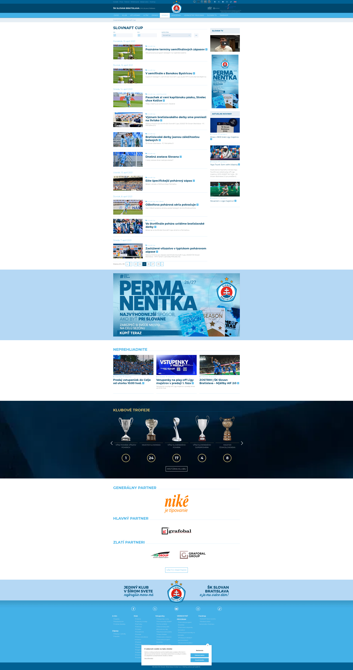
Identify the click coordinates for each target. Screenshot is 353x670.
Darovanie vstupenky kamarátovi (185, 629)
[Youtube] (223, 2)
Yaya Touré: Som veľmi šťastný (224, 165)
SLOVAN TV (212, 15)
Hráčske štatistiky (119, 624)
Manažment (140, 632)
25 (144, 264)
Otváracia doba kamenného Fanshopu (206, 623)
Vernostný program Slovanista (163, 641)
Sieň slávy (139, 624)
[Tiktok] (231, 2)
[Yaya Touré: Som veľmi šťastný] (225, 152)
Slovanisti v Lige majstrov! (222, 201)
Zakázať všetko (199, 655)
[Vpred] (241, 443)
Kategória (165, 32)
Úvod (116, 15)
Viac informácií (148, 658)
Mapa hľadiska (162, 634)
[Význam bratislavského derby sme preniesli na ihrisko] (128, 119)
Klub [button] (124, 15)
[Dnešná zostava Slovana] (128, 159)
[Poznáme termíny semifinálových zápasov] (128, 52)
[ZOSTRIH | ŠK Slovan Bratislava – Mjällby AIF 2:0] (219, 365)
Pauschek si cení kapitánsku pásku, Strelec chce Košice (176, 99)
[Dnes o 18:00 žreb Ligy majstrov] (225, 125)
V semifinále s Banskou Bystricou (169, 73)
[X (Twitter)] (219, 2)
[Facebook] (215, 2)
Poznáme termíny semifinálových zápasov (175, 49)
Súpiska (116, 619)
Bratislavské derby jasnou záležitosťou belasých (172, 138)
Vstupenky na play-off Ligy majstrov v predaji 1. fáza (175, 381)
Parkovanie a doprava (164, 637)
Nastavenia (199, 650)
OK (196, 35)
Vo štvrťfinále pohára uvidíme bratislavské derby (175, 225)
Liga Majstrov (223, 134)
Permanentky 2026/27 (165, 621)
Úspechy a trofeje (141, 621)
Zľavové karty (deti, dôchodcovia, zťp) (162, 628)
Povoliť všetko (199, 660)
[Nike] (176, 503)
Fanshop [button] (224, 15)
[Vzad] (111, 443)
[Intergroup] (160, 554)
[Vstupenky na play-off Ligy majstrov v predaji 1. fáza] (176, 365)
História (138, 619)
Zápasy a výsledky (120, 634)
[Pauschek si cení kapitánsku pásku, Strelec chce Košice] (128, 99)
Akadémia (176, 15)
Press (121, 2)
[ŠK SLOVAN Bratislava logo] (176, 7)
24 (140, 264)
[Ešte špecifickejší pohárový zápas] (128, 183)
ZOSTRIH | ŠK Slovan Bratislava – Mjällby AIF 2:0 (218, 381)
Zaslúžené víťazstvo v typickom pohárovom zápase (176, 250)
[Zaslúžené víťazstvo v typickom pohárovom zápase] (128, 251)
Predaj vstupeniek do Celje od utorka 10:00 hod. (132, 381)
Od (114, 32)
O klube (138, 629)
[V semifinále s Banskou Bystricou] (128, 75)
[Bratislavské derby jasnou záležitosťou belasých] (128, 139)
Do (138, 32)
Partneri (138, 642)
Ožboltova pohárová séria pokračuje (171, 204)
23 (136, 264)
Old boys (139, 626)
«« (128, 264)
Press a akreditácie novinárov (141, 638)
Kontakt (138, 634)
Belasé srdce (144, 2)
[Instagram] (227, 2)
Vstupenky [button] (135, 15)
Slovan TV (214, 377)
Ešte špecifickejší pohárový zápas (169, 180)
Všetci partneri (176, 570)
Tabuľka (116, 636)
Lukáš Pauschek (161, 94)
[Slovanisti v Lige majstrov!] (225, 189)
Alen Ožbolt (159, 201)
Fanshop (152, 2)
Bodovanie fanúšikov (185, 643)
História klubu (176, 469)
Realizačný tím (119, 621)
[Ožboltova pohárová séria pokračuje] (128, 207)
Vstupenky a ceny (163, 619)
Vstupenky (128, 377)
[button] (176, 35)
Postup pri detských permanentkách (185, 639)
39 (158, 264)
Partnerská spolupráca (143, 644)
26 (149, 264)
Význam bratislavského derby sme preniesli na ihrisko (176, 119)
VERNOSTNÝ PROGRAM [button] (194, 15)
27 (153, 264)
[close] (207, 645)
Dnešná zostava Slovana (163, 156)
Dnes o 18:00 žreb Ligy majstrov (224, 137)
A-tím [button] (145, 15)
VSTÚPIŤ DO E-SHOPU (208, 619)
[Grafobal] (176, 531)
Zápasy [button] (155, 15)
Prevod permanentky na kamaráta (186, 634)
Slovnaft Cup (131, 20)
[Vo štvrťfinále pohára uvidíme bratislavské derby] (128, 226)
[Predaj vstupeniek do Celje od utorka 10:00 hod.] (133, 365)
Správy (165, 15)
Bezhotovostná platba (165, 632)
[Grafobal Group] (192, 554)
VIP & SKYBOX (162, 624)
